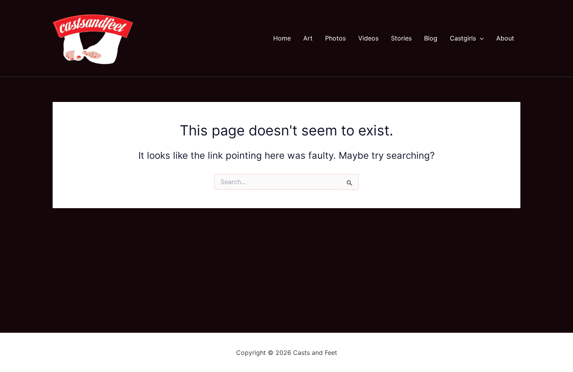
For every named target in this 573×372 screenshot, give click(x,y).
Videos (368, 38)
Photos (335, 38)
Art (308, 38)
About (505, 38)
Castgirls (463, 38)
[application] (480, 38)
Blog (430, 38)
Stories (401, 38)
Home (282, 38)
